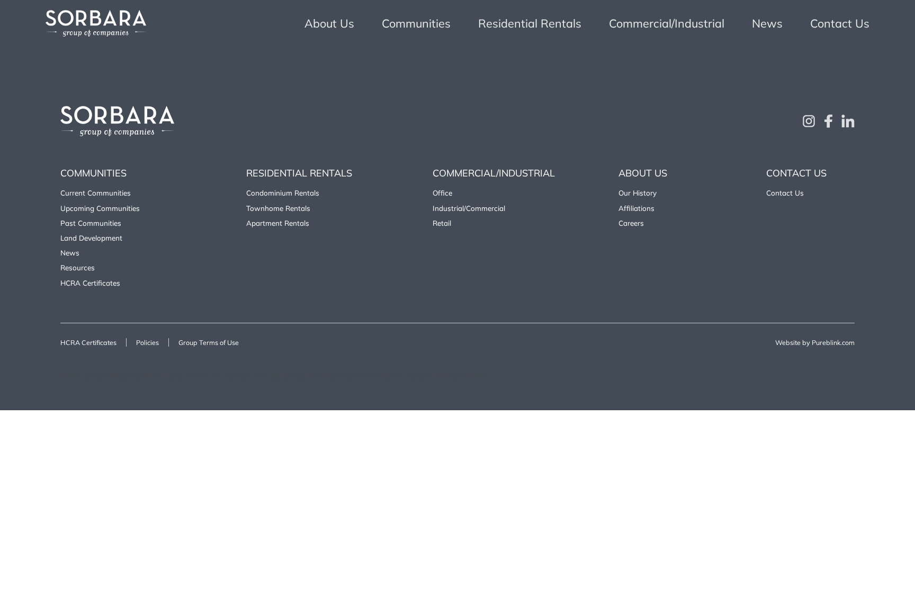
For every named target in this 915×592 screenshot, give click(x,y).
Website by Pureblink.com (815, 342)
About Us (329, 23)
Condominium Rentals (282, 192)
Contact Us (839, 23)
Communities (416, 23)
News (767, 23)
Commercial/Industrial (666, 23)
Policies (147, 342)
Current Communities (95, 192)
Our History (637, 192)
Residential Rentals (529, 23)
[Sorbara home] (96, 23)
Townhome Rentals (278, 208)
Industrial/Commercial (469, 208)
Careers (631, 222)
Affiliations (636, 208)
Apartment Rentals (277, 222)
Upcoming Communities (100, 208)
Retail (442, 222)
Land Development (91, 237)
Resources (77, 267)
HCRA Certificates (90, 282)
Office (442, 192)
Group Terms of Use (208, 342)
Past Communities (90, 222)
